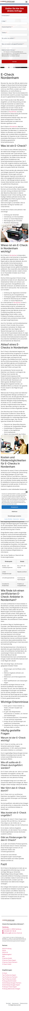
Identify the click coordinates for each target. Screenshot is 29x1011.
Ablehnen (14, 511)
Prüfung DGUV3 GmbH (9, 981)
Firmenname (6, 15)
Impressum (22, 519)
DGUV (4, 950)
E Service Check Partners (9, 962)
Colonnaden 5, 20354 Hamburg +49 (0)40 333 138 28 (11, 929)
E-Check (4, 973)
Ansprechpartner (7, 27)
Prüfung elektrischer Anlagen (11, 989)
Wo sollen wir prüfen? (8, 38)
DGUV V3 (5, 952)
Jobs (3, 956)
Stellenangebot (7, 954)
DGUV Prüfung (6, 948)
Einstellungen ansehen (14, 516)
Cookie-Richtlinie (8, 519)
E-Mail (4, 21)
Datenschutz (16, 519)
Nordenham (13, 112)
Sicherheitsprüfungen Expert (11, 985)
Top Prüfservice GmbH (9, 979)
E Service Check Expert (9, 960)
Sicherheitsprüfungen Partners (11, 983)
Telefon (4, 32)
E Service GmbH (7, 958)
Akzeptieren (14, 507)
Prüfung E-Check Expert (9, 987)
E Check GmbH (6, 964)
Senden (14, 61)
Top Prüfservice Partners (9, 977)
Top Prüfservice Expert (9, 975)
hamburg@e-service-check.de (13, 933)
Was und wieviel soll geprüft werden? (13, 44)
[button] (26, 492)
